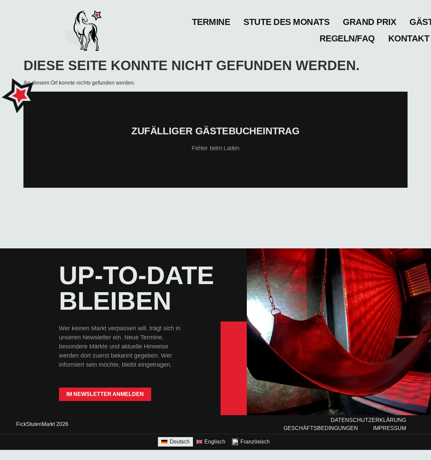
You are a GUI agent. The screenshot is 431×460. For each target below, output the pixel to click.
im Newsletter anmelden (105, 394)
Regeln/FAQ (347, 38)
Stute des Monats (286, 22)
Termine (211, 22)
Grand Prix (369, 22)
